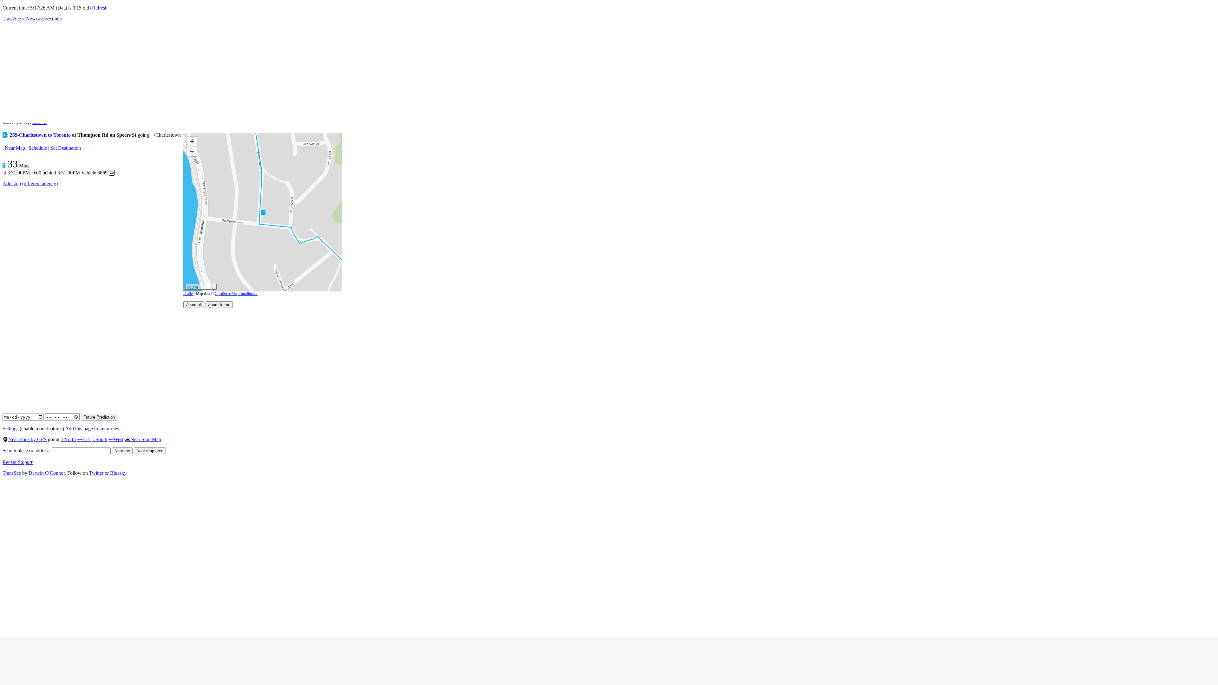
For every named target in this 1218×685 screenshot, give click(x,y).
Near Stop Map (145, 439)
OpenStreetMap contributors (236, 293)
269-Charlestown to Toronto (40, 135)
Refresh (100, 7)
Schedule (38, 148)
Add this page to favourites (92, 428)
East (84, 439)
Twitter (96, 473)
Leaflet (188, 293)
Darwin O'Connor (47, 473)
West (115, 439)
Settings (10, 428)
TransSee (12, 18)
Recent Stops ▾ (18, 462)
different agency (40, 183)
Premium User (39, 123)
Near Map (15, 148)
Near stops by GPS (27, 439)
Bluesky (118, 473)
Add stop (12, 183)
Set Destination (65, 148)
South (99, 439)
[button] (262, 212)
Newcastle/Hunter (44, 18)
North (68, 439)
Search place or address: (27, 450)
